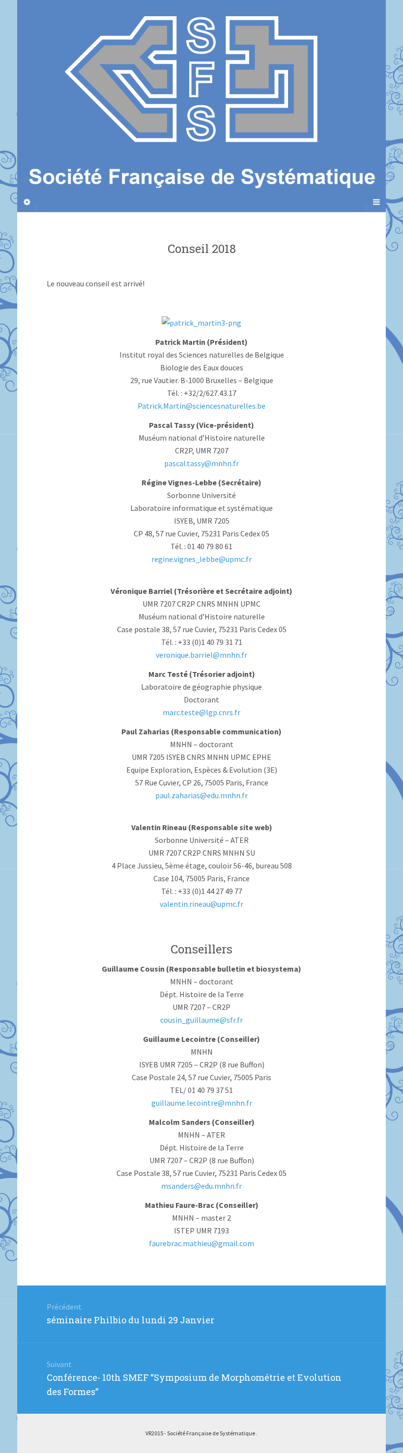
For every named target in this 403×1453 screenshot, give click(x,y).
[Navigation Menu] (376, 202)
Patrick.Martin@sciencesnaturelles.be (201, 406)
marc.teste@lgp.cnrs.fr (201, 712)
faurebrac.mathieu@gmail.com (201, 1243)
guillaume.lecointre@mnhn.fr (201, 1103)
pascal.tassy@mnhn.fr (201, 463)
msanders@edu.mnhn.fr (201, 1186)
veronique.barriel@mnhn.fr (201, 655)
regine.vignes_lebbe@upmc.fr (201, 559)
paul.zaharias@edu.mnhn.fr (201, 795)
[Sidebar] (27, 202)
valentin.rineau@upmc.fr (201, 904)
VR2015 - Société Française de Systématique (200, 1433)
